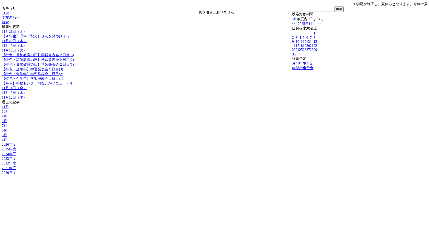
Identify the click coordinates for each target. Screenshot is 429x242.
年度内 (302, 19)
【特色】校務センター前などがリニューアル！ (39, 83)
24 (297, 50)
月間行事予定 (302, 63)
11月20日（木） (14, 41)
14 (311, 41)
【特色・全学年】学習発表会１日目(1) (32, 78)
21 (311, 46)
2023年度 (9, 158)
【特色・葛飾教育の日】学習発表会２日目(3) (38, 55)
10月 (5, 111)
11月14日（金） (14, 88)
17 (297, 46)
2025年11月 (307, 24)
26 (304, 50)
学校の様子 (11, 17)
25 (301, 50)
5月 (4, 135)
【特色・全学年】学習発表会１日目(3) (32, 69)
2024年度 (9, 154)
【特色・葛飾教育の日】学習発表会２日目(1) (38, 64)
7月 (4, 125)
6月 (4, 130)
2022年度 (9, 163)
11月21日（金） (14, 31)
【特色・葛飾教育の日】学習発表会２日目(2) (38, 60)
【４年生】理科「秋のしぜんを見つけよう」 (37, 36)
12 (304, 41)
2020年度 (9, 173)
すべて (318, 19)
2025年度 (9, 149)
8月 (4, 121)
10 (297, 41)
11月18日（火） (14, 50)
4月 (4, 140)
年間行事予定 (302, 68)
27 (308, 50)
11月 (5, 107)
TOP (5, 13)
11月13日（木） (14, 93)
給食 (5, 22)
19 (304, 46)
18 (301, 46)
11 (301, 41)
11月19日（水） (14, 46)
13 (308, 41)
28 (311, 50)
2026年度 (9, 144)
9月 (4, 116)
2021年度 (9, 168)
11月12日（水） (14, 97)
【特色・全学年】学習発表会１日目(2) (32, 74)
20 (308, 46)
